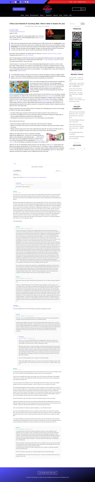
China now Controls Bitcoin (40, 177)
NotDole (22, 228)
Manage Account (82, 1)
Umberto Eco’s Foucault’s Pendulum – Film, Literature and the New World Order (76, 99)
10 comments (46, 26)
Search (82, 23)
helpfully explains (22, 70)
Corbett (28, 26)
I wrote (20, 39)
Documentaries (34, 15)
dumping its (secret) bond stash (45, 100)
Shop (71, 1)
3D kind (51, 144)
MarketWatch (57, 59)
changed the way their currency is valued (51, 53)
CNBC (46, 59)
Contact (66, 15)
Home (22, 15)
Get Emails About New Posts (47, 473)
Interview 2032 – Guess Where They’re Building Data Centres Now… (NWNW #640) (76, 85)
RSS (70, 15)
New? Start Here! (19, 9)
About (27, 15)
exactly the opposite (18, 100)
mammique (15, 174)
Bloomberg (51, 59)
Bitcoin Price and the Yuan (28, 177)
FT (43, 59)
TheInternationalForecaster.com (17, 31)
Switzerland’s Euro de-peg (50, 86)
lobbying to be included (49, 95)
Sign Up (55, 15)
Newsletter (49, 15)
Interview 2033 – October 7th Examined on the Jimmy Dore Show (76, 79)
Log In (75, 1)
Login (14, 163)
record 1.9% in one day (27, 55)
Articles (40, 26)
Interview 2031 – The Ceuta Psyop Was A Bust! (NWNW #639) (76, 94)
